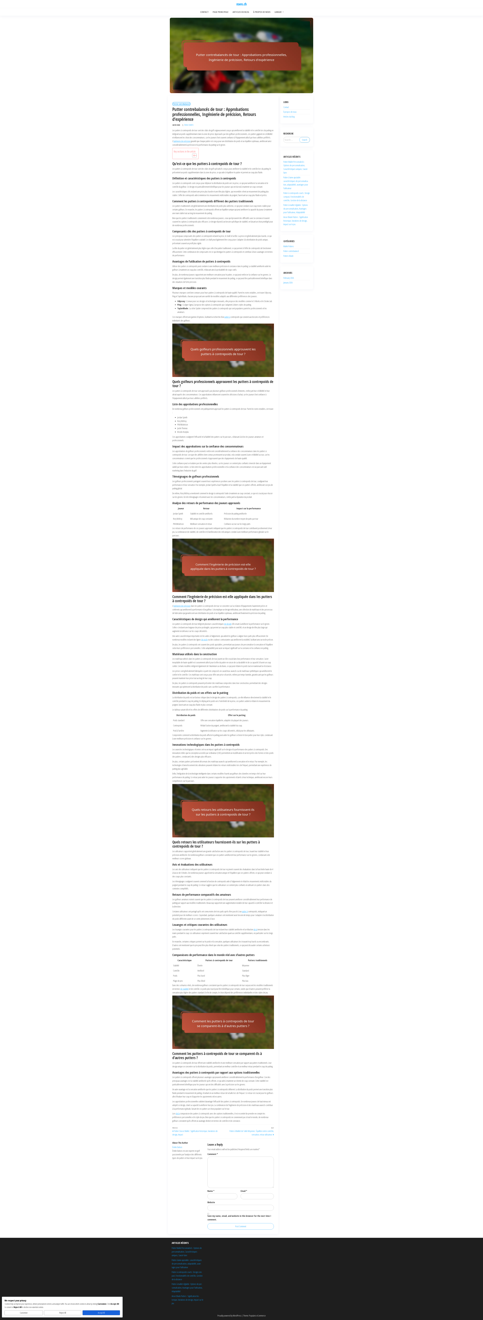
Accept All (101, 1312)
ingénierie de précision (181, 141)
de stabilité (184, 988)
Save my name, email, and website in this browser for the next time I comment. (239, 1217)
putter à (227, 316)
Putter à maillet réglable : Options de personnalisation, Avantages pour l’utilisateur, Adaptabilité (295, 208)
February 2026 (288, 277)
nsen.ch (241, 4)
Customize (24, 1312)
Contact (286, 107)
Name (210, 1190)
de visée (204, 639)
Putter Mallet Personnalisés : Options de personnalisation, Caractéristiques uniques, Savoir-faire (187, 1251)
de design (227, 623)
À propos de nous (290, 111)
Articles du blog (289, 116)
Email (244, 1190)
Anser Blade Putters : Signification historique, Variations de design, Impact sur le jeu (295, 221)
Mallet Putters (288, 246)
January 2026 (288, 282)
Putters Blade (288, 255)
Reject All (62, 1312)
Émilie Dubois (188, 125)
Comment (212, 1154)
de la (255, 929)
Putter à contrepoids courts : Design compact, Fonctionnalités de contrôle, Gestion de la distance (296, 197)
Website (211, 1202)
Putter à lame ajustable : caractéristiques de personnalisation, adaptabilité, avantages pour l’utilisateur (187, 1264)
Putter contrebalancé (181, 104)
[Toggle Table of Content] (193, 155)
